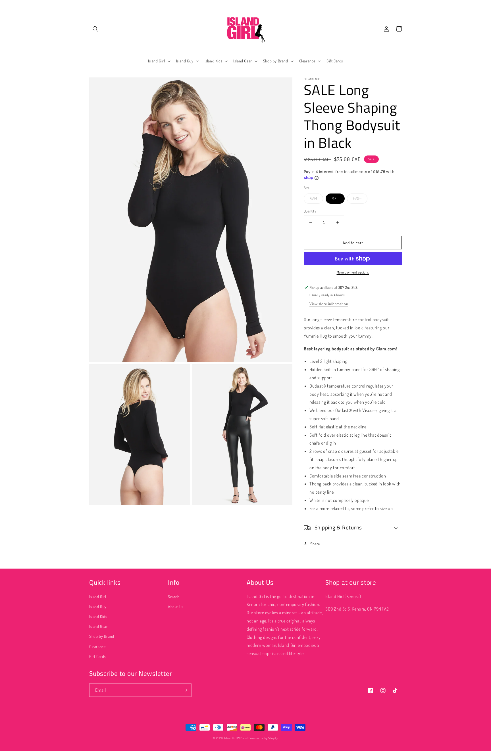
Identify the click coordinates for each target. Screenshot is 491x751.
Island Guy (98, 606)
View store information (328, 303)
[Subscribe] (185, 690)
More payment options (353, 272)
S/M (313, 198)
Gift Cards (97, 656)
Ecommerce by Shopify (263, 738)
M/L (335, 198)
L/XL (357, 198)
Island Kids (98, 616)
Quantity (310, 211)
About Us (175, 606)
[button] (95, 29)
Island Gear (98, 626)
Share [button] (315, 543)
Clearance (97, 646)
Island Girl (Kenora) (343, 596)
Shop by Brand (101, 636)
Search (174, 596)
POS (239, 738)
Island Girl (97, 596)
